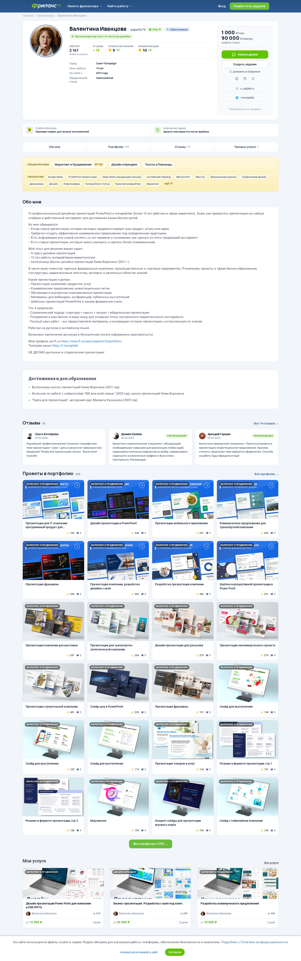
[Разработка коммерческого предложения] (237, 898)
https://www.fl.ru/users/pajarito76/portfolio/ (91, 341)
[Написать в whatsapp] (253, 78)
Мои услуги (34, 860)
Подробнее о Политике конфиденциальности (254, 942)
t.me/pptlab (247, 97)
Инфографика (71, 184)
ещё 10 (169, 183)
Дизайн (53, 184)
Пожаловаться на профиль (245, 109)
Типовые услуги (246, 147)
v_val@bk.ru (247, 88)
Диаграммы (36, 184)
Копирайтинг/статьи (97, 184)
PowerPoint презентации (82, 177)
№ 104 (98, 164)
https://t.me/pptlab (65, 345)
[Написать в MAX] (244, 78)
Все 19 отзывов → (266, 423)
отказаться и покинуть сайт (139, 952)
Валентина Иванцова (98, 29)
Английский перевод (159, 177)
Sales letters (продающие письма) (121, 177)
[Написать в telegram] (236, 78)
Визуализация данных (223, 177)
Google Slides (55, 177)
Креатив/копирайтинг (128, 184)
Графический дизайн (254, 177)
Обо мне (54, 147)
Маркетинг (153, 184)
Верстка (200, 177)
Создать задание (245, 64)
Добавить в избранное (246, 71)
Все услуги (271, 863)
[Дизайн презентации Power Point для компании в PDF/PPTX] (63, 898)
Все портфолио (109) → (150, 844)
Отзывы (182, 147)
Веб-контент (183, 177)
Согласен (175, 952)
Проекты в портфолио (48, 473)
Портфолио (118, 147)
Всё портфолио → (266, 474)
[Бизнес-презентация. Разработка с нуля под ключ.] (150, 898)
